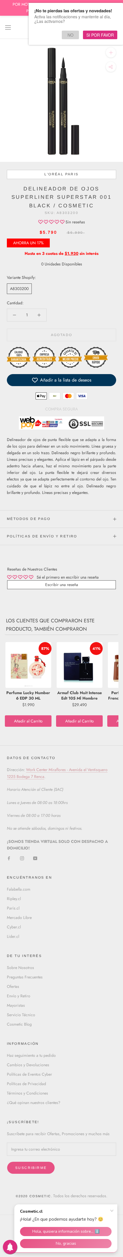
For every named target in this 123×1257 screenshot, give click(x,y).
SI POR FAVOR (100, 35)
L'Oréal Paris (61, 174)
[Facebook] (9, 858)
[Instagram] (22, 858)
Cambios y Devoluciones (28, 1065)
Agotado (61, 335)
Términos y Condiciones (27, 1093)
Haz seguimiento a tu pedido (31, 1055)
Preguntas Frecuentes (25, 977)
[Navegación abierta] (8, 27)
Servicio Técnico (21, 1015)
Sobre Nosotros (20, 967)
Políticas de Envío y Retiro (42, 536)
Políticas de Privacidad (26, 1084)
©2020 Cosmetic (33, 1196)
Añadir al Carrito (28, 721)
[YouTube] (35, 858)
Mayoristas (16, 1005)
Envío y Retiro (18, 996)
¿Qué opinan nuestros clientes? (33, 1102)
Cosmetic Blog (19, 1024)
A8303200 (19, 288)
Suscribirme (31, 1168)
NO (71, 35)
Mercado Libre (19, 917)
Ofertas (13, 986)
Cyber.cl (14, 927)
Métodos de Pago (28, 519)
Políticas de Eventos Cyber (29, 1074)
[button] (52, 222)
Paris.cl (13, 908)
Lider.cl (13, 936)
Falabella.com (18, 889)
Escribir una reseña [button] (61, 584)
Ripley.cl (14, 898)
